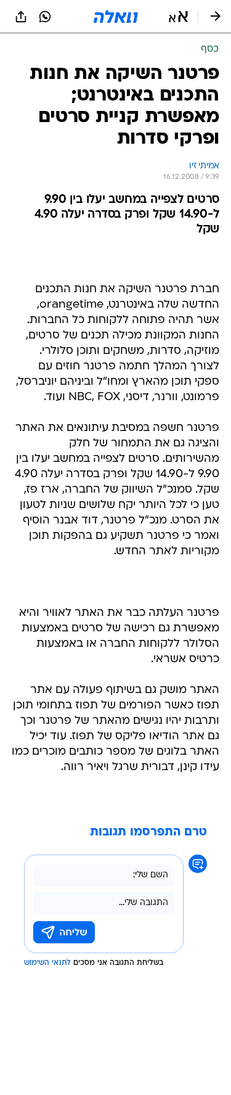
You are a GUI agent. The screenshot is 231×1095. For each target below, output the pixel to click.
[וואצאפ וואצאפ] (45, 16)
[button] (178, 16)
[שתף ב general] (21, 16)
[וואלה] (116, 16)
